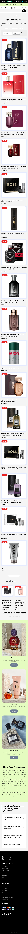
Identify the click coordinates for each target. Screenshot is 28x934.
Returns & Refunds (5, 868)
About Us (3, 886)
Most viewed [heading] (10, 581)
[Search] (24, 10)
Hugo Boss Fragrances (16, 15)
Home (8, 15)
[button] (7, 33)
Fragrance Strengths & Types (7, 897)
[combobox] (14, 10)
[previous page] (7, 576)
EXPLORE (14, 664)
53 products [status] (23, 33)
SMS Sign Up (4, 890)
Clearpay (3, 895)
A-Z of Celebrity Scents (6, 899)
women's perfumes (14, 777)
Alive (10, 794)
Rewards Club (4, 888)
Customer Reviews (5, 870)
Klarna (3, 893)
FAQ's (3, 877)
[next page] (21, 576)
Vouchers (3, 873)
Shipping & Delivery (5, 866)
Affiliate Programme (5, 875)
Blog (2, 892)
